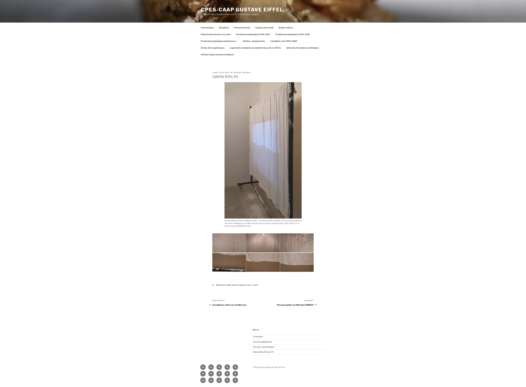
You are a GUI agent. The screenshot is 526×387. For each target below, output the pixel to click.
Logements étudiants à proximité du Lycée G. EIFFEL (255, 48)
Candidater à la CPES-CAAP (283, 41)
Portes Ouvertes (242, 27)
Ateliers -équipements (254, 41)
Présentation (207, 27)
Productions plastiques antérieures (218, 41)
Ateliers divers (286, 27)
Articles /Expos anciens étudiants (217, 54)
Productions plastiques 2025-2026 (293, 34)
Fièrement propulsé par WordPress (269, 367)
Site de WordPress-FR (263, 352)
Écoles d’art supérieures (213, 48)
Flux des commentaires (264, 347)
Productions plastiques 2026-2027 (253, 34)
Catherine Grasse (240, 73)
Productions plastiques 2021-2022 (237, 285)
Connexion (258, 336)
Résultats (224, 27)
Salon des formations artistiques (302, 48)
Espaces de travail (264, 27)
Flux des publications (262, 342)
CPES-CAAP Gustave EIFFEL (242, 10)
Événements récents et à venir (216, 34)
